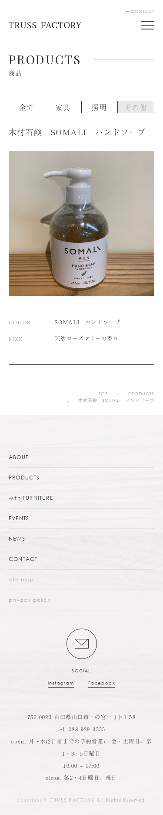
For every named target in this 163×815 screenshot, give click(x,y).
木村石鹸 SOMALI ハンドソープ (116, 400)
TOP (103, 394)
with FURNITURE (31, 498)
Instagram (61, 683)
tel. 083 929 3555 (81, 729)
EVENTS (19, 518)
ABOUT (18, 457)
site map (21, 579)
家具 (63, 107)
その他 (136, 107)
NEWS (17, 538)
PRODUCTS (141, 394)
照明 (99, 107)
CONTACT (142, 11)
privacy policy (30, 599)
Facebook (101, 683)
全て (26, 107)
